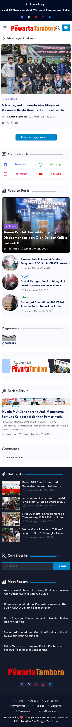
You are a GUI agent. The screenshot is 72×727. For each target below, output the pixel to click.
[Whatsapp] (12, 123)
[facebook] (22, 16)
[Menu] (5, 27)
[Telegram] (16, 123)
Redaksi (39, 706)
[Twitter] (7, 123)
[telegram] (50, 16)
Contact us (51, 701)
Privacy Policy (20, 706)
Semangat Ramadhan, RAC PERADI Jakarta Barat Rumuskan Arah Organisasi (43, 304)
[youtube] (36, 16)
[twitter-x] (29, 16)
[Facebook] (3, 123)
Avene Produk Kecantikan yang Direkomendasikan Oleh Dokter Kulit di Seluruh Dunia (36, 592)
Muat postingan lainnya (34, 137)
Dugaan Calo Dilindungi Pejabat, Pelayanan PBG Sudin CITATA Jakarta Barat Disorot (45, 261)
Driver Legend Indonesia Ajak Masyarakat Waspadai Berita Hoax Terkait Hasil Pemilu (33, 108)
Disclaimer (56, 706)
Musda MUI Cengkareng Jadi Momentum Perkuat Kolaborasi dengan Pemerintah (33, 414)
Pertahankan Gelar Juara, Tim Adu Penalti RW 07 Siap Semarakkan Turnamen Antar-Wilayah (44, 500)
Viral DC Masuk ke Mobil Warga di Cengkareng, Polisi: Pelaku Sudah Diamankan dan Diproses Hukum (43, 516)
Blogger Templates (36, 718)
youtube (56, 174)
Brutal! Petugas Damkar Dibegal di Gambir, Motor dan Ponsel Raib (43, 283)
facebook (21, 164)
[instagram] (43, 16)
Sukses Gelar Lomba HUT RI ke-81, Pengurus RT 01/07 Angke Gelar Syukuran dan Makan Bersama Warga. (44, 531)
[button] (58, 27)
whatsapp (56, 164)
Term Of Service (46, 711)
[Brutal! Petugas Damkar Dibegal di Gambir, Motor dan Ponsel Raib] (10, 282)
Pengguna (24, 711)
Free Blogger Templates (45, 721)
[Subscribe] (66, 27)
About (34, 701)
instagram (21, 174)
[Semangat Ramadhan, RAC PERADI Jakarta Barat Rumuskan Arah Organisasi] (10, 302)
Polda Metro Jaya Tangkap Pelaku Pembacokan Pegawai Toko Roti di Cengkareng (34, 648)
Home (20, 701)
